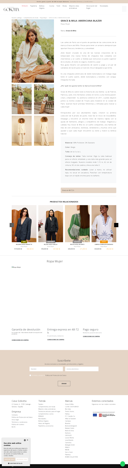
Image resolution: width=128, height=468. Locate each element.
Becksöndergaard (71, 426)
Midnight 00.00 (70, 445)
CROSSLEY (68, 435)
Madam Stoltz (69, 428)
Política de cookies (18, 424)
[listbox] (25, 440)
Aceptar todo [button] (9, 459)
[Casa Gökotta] (11, 9)
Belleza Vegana (41, 7)
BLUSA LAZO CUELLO (50, 244)
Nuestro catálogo (17, 18)
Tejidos (40, 404)
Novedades (104, 6)
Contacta (15, 415)
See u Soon (69, 452)
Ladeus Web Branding (20, 466)
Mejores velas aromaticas (74, 7)
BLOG (13, 427)
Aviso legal (15, 420)
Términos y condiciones (19, 422)
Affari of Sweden (70, 419)
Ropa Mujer (43, 18)
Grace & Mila (71, 31)
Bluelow (67, 423)
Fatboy (67, 414)
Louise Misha (69, 438)
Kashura (67, 433)
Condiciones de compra (20, 340)
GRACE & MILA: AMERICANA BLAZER (81, 20)
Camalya (68, 421)
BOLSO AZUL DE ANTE (77, 244)
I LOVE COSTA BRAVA (72, 407)
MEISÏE (67, 450)
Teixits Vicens (69, 411)
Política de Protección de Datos (55, 375)
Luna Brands (69, 440)
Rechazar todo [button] (22, 459)
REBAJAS (25, 6)
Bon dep (68, 409)
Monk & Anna (69, 431)
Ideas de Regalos (44, 423)
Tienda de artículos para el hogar (49, 411)
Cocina (51, 6)
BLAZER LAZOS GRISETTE (24, 244)
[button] (116, 225)
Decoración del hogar (91, 7)
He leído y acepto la (49, 375)
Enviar (64, 383)
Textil (58, 6)
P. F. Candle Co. (70, 416)
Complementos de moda (31, 18)
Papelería (33, 6)
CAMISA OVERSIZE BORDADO (104, 244)
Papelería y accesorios (46, 426)
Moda (65, 6)
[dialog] (16, 452)
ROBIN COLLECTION (71, 457)
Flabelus (68, 454)
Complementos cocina (45, 414)
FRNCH (67, 447)
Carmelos (68, 442)
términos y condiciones (84, 1)
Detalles (11, 455)
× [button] (27, 440)
